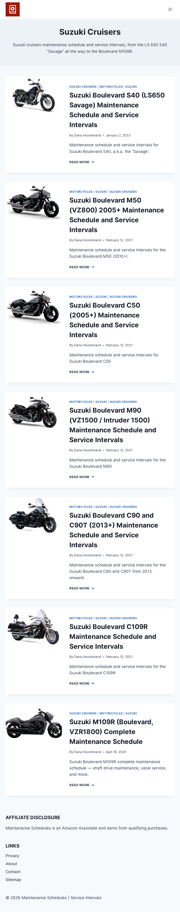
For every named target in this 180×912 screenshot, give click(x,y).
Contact (13, 871)
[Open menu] (170, 9)
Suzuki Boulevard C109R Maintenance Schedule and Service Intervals (112, 636)
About (11, 863)
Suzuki (131, 86)
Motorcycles (111, 86)
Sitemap (13, 879)
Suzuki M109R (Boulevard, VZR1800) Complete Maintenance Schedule (111, 732)
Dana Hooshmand (87, 135)
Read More (81, 162)
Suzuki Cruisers (83, 86)
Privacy (12, 855)
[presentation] (34, 95)
